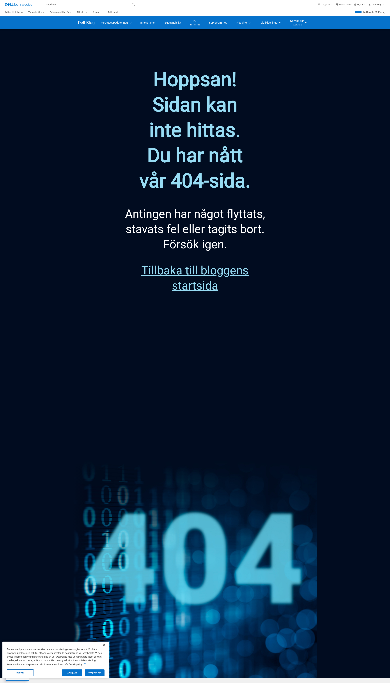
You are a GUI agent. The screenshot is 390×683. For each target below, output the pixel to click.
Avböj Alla (72, 672)
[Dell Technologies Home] (18, 4)
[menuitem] (36, 12)
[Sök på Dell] (133, 4)
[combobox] (89, 4)
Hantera (20, 672)
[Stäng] (104, 645)
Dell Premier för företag (374, 12)
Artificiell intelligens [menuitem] (14, 12)
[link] (344, 4)
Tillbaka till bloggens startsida (195, 278)
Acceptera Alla (95, 672)
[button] (326, 4)
